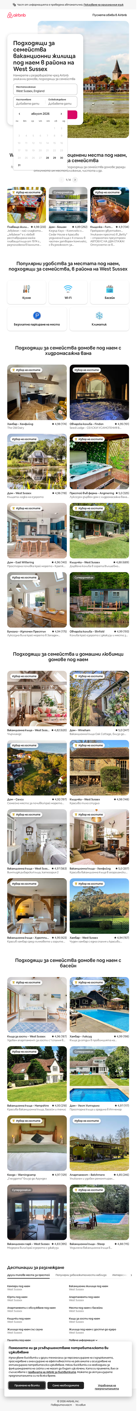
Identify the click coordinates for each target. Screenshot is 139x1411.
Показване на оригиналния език (104, 4)
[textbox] (29, 103)
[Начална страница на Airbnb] (16, 15)
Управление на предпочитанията (107, 1387)
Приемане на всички (27, 1385)
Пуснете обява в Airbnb (109, 15)
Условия (80, 1404)
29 (54, 157)
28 (47, 157)
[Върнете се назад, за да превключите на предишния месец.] (19, 114)
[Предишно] (61, 180)
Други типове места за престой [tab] (28, 1275)
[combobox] (45, 91)
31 (19, 165)
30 (61, 157)
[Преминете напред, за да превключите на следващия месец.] (61, 114)
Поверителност (61, 1404)
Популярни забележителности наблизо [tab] (81, 1275)
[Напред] (75, 180)
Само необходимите (65, 1385)
